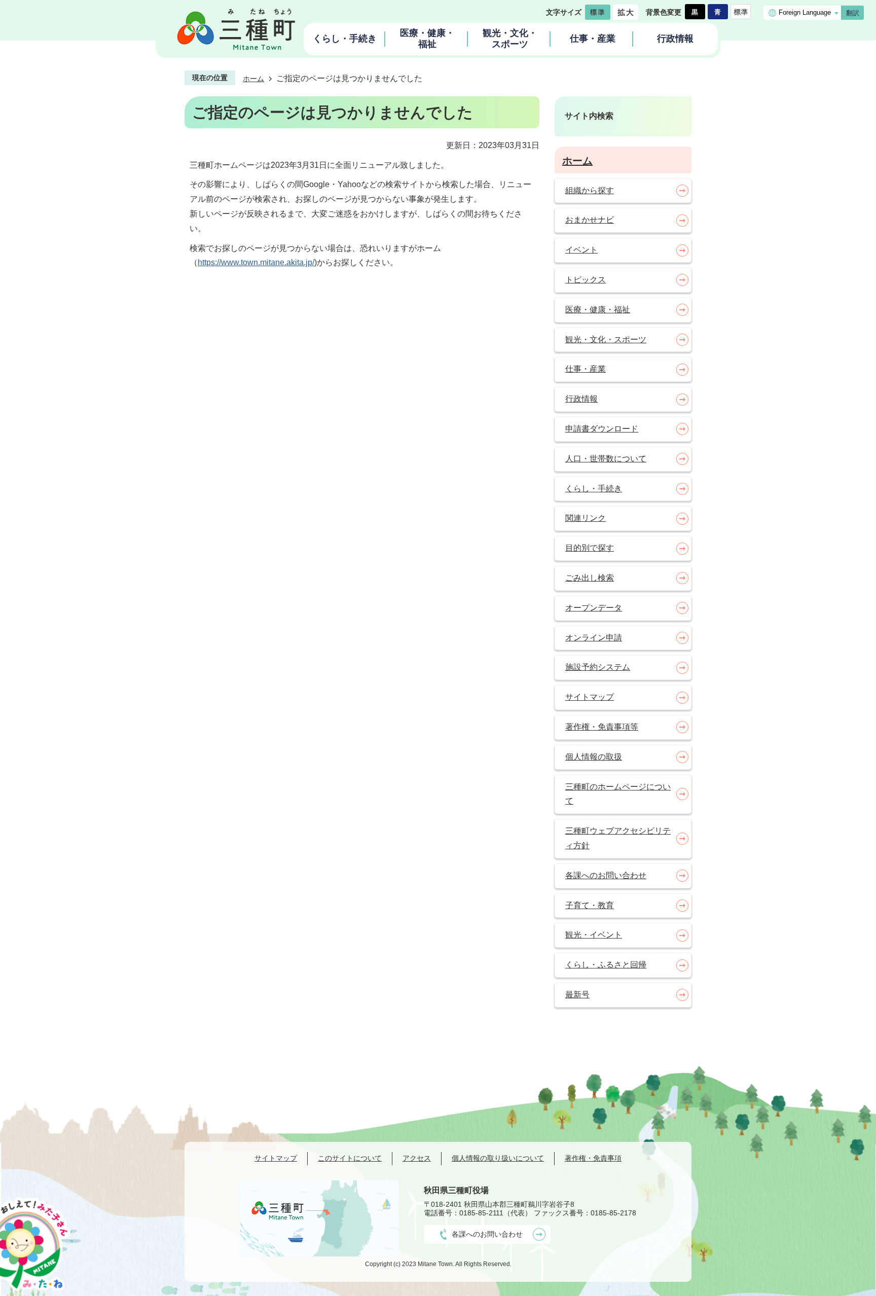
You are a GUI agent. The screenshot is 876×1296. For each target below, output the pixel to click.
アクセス (417, 1158)
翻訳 (852, 13)
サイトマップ (275, 1158)
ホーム (253, 79)
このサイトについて (350, 1158)
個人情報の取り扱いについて (498, 1158)
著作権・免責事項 (593, 1158)
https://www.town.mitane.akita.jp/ (256, 262)
